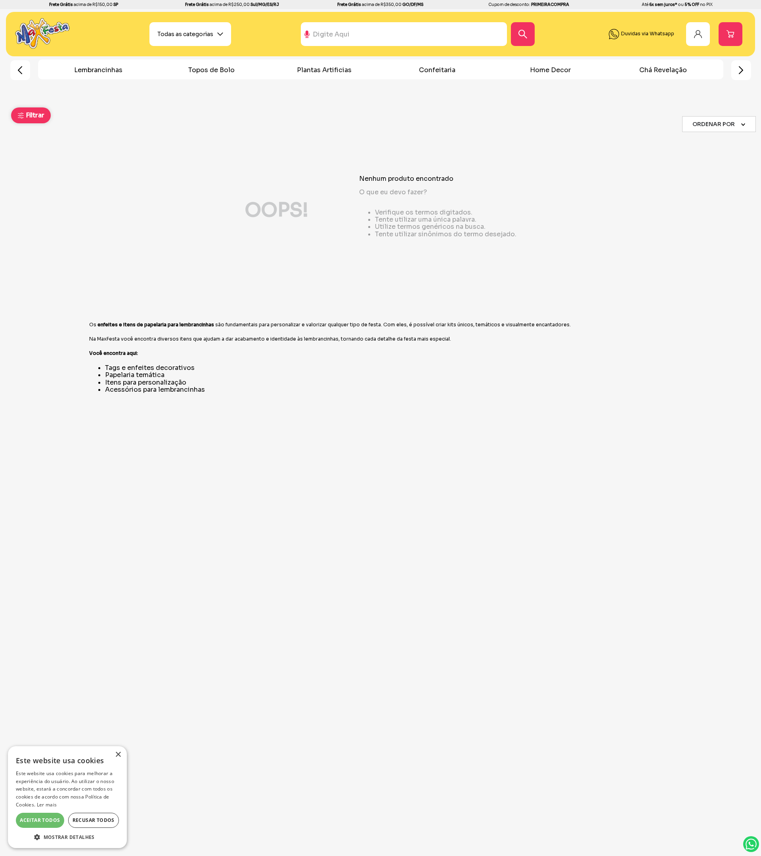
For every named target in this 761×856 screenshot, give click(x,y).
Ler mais (47, 804)
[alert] (67, 797)
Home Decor (550, 70)
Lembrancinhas (98, 70)
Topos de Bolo (211, 70)
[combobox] (424, 34)
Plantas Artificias (324, 70)
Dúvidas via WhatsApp (751, 844)
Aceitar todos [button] (40, 820)
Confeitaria (437, 70)
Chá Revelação (663, 70)
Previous (20, 70)
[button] (31, 115)
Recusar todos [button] (94, 820)
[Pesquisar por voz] (307, 38)
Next (741, 70)
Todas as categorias (185, 34)
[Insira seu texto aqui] (42, 47)
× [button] (118, 755)
